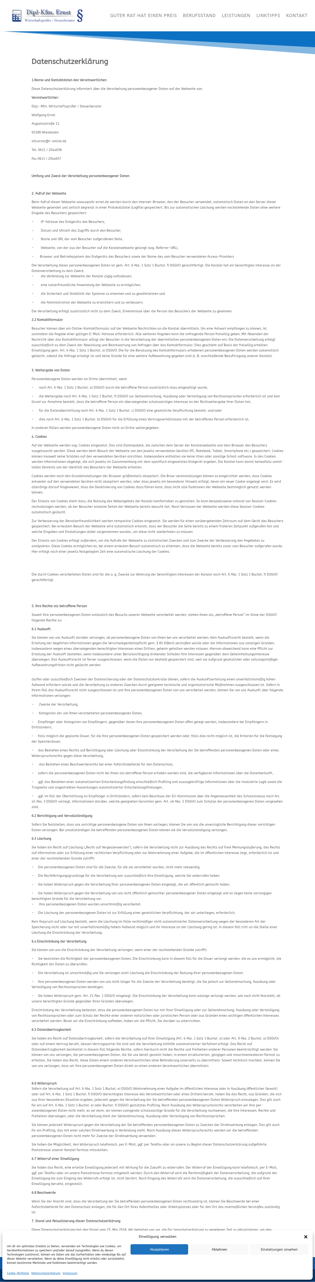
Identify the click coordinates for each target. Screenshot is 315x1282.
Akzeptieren (159, 1249)
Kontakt (297, 16)
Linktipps (268, 16)
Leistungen (236, 16)
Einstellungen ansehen (279, 1249)
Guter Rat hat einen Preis (143, 16)
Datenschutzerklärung (45, 1273)
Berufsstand (199, 16)
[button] (305, 1237)
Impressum (70, 1273)
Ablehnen (219, 1249)
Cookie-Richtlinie (18, 1273)
